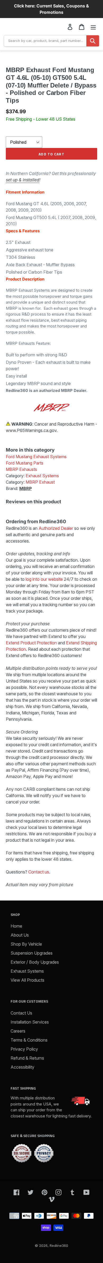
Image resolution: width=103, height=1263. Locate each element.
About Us (20, 935)
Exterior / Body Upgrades (35, 962)
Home (16, 926)
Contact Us (21, 1013)
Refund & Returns (27, 1058)
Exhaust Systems (27, 971)
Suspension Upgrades (32, 953)
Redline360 (59, 1245)
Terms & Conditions (29, 1040)
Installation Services (30, 1022)
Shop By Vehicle (26, 944)
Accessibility (22, 1067)
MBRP (25, 488)
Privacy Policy (24, 1049)
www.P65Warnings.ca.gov (31, 430)
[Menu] (93, 27)
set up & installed (22, 179)
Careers (18, 1031)
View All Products (27, 980)
